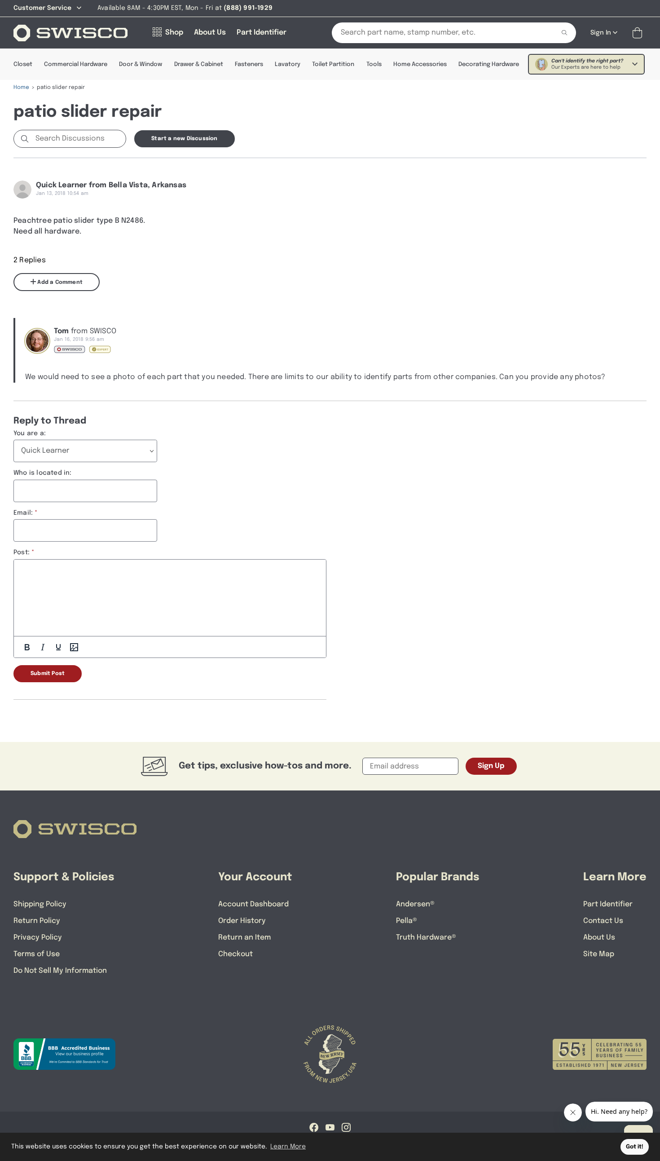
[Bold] (27, 647)
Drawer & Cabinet (198, 64)
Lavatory (287, 64)
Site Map (598, 954)
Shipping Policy (39, 904)
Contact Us (603, 921)
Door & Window (140, 64)
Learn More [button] (288, 1146)
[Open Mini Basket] (639, 33)
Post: (21, 552)
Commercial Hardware (75, 64)
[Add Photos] (74, 647)
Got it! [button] (634, 1147)
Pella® (406, 921)
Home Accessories (420, 64)
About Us (599, 937)
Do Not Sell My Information (60, 971)
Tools (374, 64)
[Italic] (42, 647)
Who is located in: (42, 473)
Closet (22, 64)
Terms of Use (36, 954)
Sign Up (491, 766)
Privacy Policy (37, 937)
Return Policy (36, 921)
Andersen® (415, 904)
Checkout (235, 954)
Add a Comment (59, 282)
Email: (23, 513)
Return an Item (244, 937)
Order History (242, 921)
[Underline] (58, 647)
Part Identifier (608, 904)
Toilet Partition (333, 64)
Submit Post (48, 673)
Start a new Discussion (184, 138)
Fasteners (249, 64)
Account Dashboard (253, 904)
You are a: (29, 433)
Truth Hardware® (426, 937)
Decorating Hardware (488, 64)
